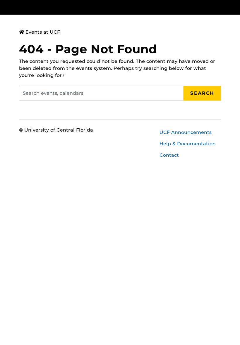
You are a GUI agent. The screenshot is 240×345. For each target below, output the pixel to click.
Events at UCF (42, 32)
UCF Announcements (186, 132)
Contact (169, 155)
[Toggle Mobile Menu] (219, 6)
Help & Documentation (188, 143)
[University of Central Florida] (58, 7)
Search (202, 93)
